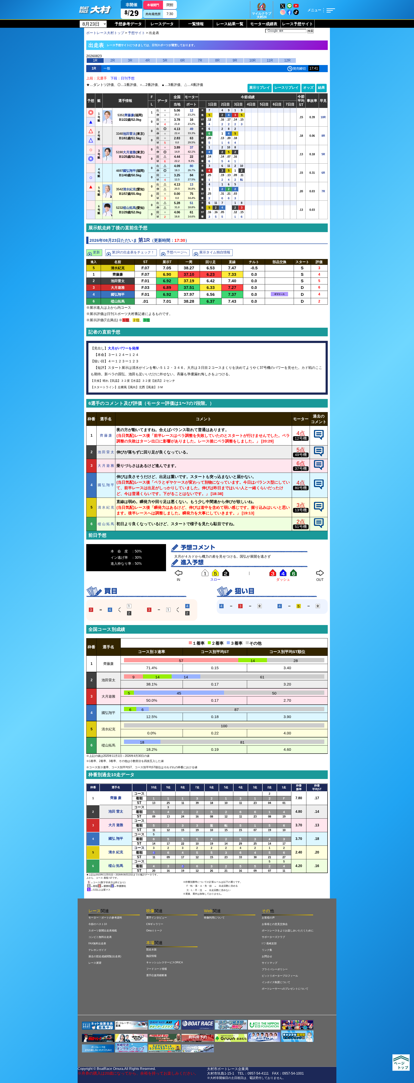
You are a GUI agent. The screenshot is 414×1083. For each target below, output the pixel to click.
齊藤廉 (129, 115)
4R (147, 60)
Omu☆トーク (154, 930)
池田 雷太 (115, 811)
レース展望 (94, 962)
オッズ (308, 87)
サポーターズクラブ (273, 937)
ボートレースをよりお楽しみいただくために (288, 930)
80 (191, 166)
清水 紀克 (115, 852)
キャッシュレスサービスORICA (164, 962)
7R (200, 60)
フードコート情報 (156, 968)
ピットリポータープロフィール (280, 975)
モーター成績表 (263, 24)
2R (112, 60)
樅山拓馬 (129, 207)
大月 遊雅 (115, 825)
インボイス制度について (276, 982)
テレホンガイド (97, 949)
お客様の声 (268, 917)
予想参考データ (128, 24)
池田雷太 (129, 133)
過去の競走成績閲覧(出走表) (104, 956)
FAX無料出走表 (97, 943)
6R (182, 60)
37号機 (301, 468)
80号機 (301, 488)
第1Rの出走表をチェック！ (133, 252)
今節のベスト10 (97, 924)
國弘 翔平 (115, 838)
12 (191, 110)
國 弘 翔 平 (106, 485)
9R (235, 60)
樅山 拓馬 (115, 865)
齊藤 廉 (115, 798)
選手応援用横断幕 (156, 975)
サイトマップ (269, 962)
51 (191, 203)
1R (95, 60)
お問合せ (267, 956)
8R (217, 60)
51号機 (301, 526)
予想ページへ (176, 252)
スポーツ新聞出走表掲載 (102, 930)
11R (270, 60)
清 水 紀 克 (106, 507)
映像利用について (214, 917)
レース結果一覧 (229, 24)
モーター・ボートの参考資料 (105, 917)
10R (252, 60)
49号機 (301, 455)
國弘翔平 (129, 170)
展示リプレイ (259, 87)
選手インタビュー (156, 917)
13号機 (301, 510)
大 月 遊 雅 (106, 465)
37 (191, 147)
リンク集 (267, 949)
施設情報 (151, 955)
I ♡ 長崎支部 (269, 943)
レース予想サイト (297, 24)
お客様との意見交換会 (275, 924)
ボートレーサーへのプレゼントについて (285, 988)
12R (287, 60)
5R (165, 60)
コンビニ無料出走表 (100, 937)
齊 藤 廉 (106, 435)
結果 (321, 87)
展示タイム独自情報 (214, 252)
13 (191, 184)
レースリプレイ (286, 87)
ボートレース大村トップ (105, 33)
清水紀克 (129, 189)
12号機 (301, 438)
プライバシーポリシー (275, 969)
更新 (96, 252)
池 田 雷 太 (106, 452)
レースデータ (162, 24)
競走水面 (151, 949)
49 (191, 129)
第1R (144, 240)
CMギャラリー (154, 924)
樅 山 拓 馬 (106, 524)
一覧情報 (196, 24)
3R (130, 60)
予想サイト (136, 33)
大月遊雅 (129, 152)
